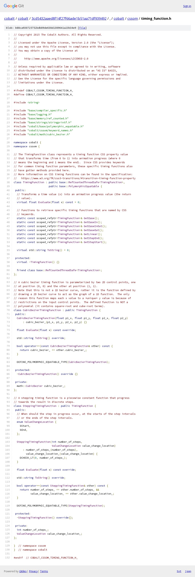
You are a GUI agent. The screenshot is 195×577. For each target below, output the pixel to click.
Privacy (33, 571)
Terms (44, 571)
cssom (132, 18)
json (188, 571)
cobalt (9, 18)
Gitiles (23, 571)
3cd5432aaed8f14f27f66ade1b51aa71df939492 (69, 18)
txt (179, 571)
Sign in (187, 6)
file (82, 27)
